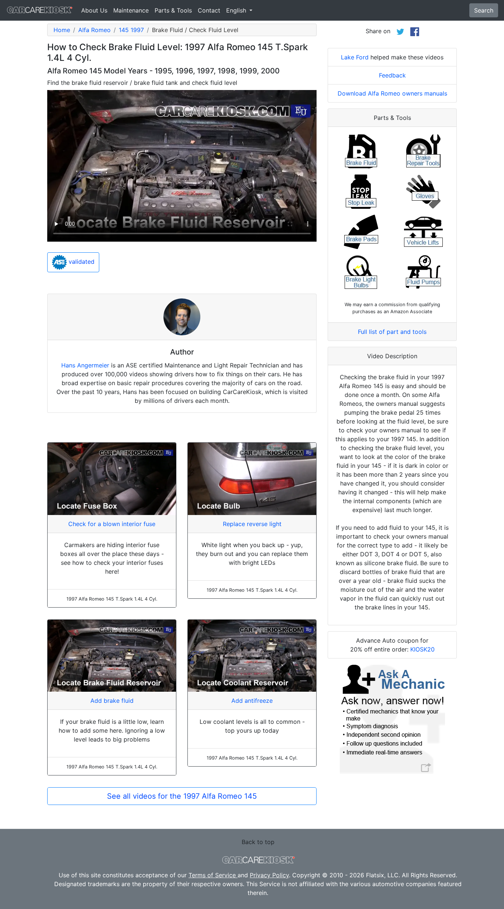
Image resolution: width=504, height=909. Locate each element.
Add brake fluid (112, 700)
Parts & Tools (173, 10)
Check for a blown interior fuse (111, 524)
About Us (94, 10)
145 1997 (131, 30)
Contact (209, 10)
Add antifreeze (252, 700)
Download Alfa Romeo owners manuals (392, 93)
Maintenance (131, 10)
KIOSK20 (422, 649)
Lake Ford (355, 57)
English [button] (237, 10)
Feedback (392, 75)
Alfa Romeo (94, 30)
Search (483, 10)
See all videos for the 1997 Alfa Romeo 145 (182, 796)
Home (61, 30)
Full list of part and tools (392, 331)
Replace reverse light (252, 524)
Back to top (258, 842)
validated (80, 262)
